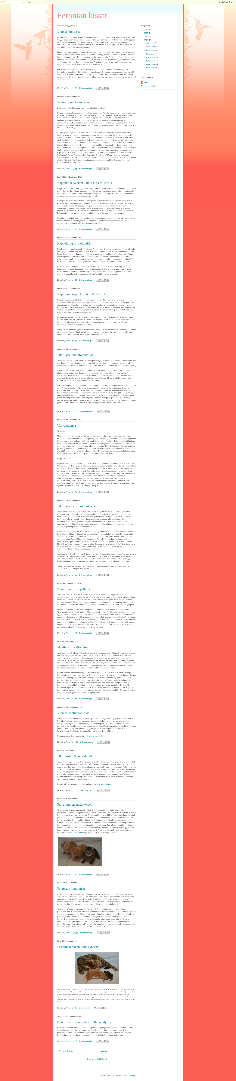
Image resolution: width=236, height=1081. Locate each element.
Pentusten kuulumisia (71, 888)
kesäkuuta (150, 54)
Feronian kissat (82, 15)
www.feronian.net (95, 736)
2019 (146, 30)
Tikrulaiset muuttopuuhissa (75, 355)
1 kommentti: (84, 1008)
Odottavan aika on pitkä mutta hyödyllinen (85, 1022)
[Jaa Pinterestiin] (108, 88)
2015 (146, 33)
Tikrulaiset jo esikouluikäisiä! (77, 506)
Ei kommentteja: (86, 88)
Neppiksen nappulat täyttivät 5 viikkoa (83, 294)
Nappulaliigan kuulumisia (74, 243)
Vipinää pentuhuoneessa (73, 713)
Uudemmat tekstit (66, 1051)
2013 (146, 40)
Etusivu (104, 1051)
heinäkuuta (150, 50)
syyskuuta (150, 43)
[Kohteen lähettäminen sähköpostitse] (97, 88)
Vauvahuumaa (66, 425)
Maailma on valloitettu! (73, 647)
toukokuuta (151, 57)
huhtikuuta (150, 61)
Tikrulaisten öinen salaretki (75, 756)
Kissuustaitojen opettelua (74, 589)
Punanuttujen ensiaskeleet (74, 804)
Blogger (132, 1075)
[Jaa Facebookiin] (105, 88)
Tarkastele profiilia (148, 86)
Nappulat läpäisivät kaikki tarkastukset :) (84, 183)
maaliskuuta (151, 64)
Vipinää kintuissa (68, 31)
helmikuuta (150, 68)
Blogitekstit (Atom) (99, 1059)
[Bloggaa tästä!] (100, 88)
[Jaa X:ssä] (102, 88)
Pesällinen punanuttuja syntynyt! (79, 947)
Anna (146, 82)
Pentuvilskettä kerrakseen (74, 102)
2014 (146, 37)
